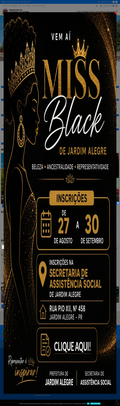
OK (88, 403)
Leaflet (82, 278)
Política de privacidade (95, 403)
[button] (3, 246)
